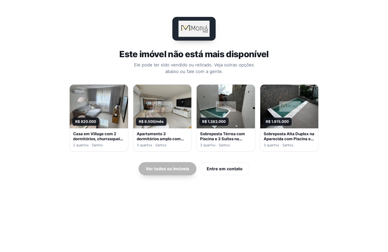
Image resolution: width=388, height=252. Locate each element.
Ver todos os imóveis (167, 168)
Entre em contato (225, 168)
